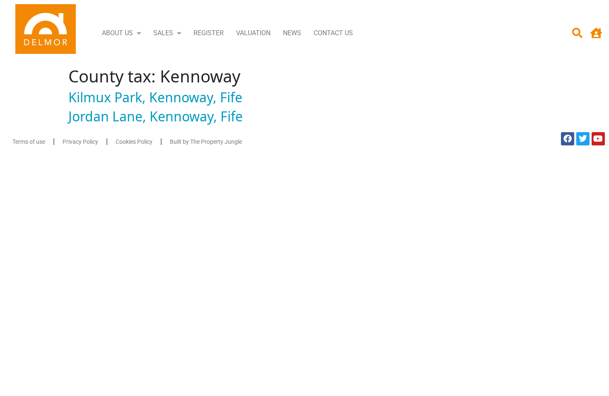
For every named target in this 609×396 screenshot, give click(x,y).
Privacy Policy (80, 141)
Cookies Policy (134, 141)
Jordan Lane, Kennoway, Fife (155, 116)
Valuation (253, 33)
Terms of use (28, 141)
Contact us (333, 33)
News (292, 33)
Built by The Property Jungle (206, 141)
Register (208, 33)
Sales (163, 33)
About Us (117, 33)
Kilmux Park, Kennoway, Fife (155, 97)
